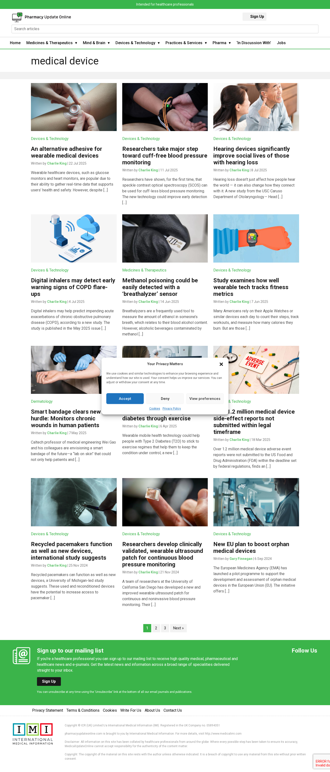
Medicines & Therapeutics (49, 43)
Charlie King (57, 163)
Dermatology (42, 401)
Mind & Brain (94, 43)
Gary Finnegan (241, 559)
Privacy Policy (172, 408)
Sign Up (257, 16)
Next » (178, 628)
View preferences (204, 398)
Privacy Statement (47, 710)
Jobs (281, 43)
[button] (221, 364)
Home (15, 43)
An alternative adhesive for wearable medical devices (66, 152)
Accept (125, 398)
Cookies (154, 408)
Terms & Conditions (83, 710)
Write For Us (130, 710)
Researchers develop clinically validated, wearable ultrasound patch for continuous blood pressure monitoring (162, 554)
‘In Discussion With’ (254, 43)
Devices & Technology (135, 43)
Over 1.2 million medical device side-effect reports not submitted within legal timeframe (254, 421)
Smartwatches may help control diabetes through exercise (164, 415)
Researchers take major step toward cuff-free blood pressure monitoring (164, 156)
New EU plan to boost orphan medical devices (251, 547)
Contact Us (173, 710)
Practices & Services (183, 43)
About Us (152, 710)
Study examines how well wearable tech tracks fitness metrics (250, 287)
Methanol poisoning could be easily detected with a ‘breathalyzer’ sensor (160, 287)
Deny (165, 398)
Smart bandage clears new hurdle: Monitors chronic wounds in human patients (66, 418)
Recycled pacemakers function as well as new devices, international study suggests (71, 551)
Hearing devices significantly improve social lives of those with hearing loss (251, 156)
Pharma (219, 43)
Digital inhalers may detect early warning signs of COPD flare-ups (73, 287)
